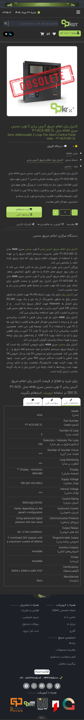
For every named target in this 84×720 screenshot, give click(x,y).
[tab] (71, 402)
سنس (28, 249)
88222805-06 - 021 (30, 678)
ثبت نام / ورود (31, 631)
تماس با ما (69, 617)
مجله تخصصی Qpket (63, 610)
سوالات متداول (30, 624)
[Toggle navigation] (78, 12)
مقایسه (71, 224)
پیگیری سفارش (66, 663)
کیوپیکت (48, 393)
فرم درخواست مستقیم (62, 656)
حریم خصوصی (31, 617)
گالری (72, 631)
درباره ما (71, 624)
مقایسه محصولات (65, 650)
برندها (72, 643)
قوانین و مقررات (30, 610)
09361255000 (50, 678)
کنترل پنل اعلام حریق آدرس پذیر (58, 249)
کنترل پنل (67, 294)
